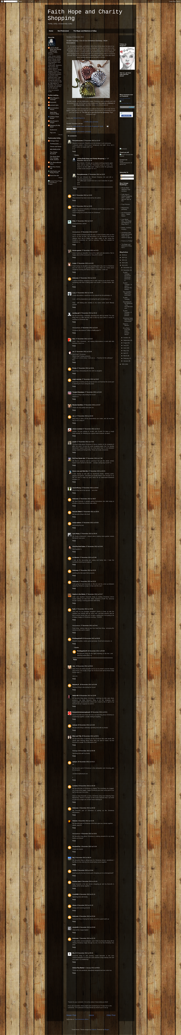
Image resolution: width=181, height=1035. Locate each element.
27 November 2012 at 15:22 (84, 339)
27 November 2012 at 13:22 (96, 174)
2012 (123, 265)
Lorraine (75, 786)
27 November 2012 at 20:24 (88, 533)
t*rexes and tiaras (55, 146)
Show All (60, 134)
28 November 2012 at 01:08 (88, 684)
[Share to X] (71, 129)
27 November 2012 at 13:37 (84, 221)
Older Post (111, 1015)
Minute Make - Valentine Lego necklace (125, 189)
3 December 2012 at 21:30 (86, 821)
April (124, 353)
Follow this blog (126, 115)
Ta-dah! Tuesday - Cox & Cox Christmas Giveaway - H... (127, 276)
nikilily (74, 870)
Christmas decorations (78, 131)
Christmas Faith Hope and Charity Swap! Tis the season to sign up (126, 235)
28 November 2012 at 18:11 (99, 712)
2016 (123, 257)
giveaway (88, 131)
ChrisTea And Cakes (78, 546)
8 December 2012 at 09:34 (85, 953)
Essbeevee (53, 129)
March (125, 355)
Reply (74, 151)
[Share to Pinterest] (74, 129)
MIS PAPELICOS (55, 149)
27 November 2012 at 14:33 (85, 263)
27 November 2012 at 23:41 (89, 625)
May (124, 350)
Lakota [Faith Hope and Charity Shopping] (90, 158)
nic (73, 351)
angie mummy (76, 379)
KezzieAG (53, 102)
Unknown (75, 278)
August (125, 343)
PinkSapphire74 (77, 638)
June (125, 348)
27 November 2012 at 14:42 (87, 278)
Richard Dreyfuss (78, 118)
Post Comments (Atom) (82, 1019)
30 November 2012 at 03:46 (86, 750)
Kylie (74, 609)
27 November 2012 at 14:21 (90, 250)
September (126, 340)
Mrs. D (74, 953)
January (126, 361)
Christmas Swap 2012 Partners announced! (128, 319)
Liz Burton (75, 557)
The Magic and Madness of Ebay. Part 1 (126, 246)
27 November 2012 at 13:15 (91, 140)
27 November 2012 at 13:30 (83, 206)
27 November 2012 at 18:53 (90, 487)
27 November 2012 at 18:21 (97, 471)
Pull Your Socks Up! (78, 458)
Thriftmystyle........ (56, 143)
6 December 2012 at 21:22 (85, 905)
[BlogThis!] (69, 129)
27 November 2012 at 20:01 (90, 511)
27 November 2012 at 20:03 (90, 522)
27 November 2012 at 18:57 (87, 498)
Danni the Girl (54, 175)
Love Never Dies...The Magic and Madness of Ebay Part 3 (126, 222)
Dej (73, 857)
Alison (74, 905)
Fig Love (53, 132)
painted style (54, 105)
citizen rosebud (77, 429)
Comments (125, 178)
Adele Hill (75, 695)
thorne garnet (76, 250)
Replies (76, 155)
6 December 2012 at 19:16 (89, 881)
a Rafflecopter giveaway (91, 121)
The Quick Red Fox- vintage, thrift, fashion (55, 158)
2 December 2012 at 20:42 (87, 808)
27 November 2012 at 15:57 (92, 405)
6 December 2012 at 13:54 (85, 870)
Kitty (73, 221)
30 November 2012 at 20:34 (86, 786)
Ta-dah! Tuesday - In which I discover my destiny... (127, 286)
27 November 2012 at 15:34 (85, 368)
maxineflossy (76, 487)
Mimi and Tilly (76, 736)
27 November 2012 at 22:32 (87, 581)
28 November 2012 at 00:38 (96, 651)
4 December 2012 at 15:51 (89, 833)
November (126, 270)
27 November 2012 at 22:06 (88, 557)
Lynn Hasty (76, 533)
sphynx (74, 761)
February (126, 358)
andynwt (93, 1029)
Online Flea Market (78, 968)
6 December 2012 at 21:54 (87, 916)
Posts (124, 175)
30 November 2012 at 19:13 (86, 761)
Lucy (74, 292)
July (124, 345)
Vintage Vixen (54, 141)
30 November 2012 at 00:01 (90, 736)
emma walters (76, 522)
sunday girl (76, 313)
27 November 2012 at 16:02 (84, 416)
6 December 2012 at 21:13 (87, 894)
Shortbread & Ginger (54, 121)
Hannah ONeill (77, 511)
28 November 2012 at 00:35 (91, 638)
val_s (74, 416)
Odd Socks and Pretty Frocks (55, 171)
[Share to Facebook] (73, 129)
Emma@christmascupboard (81, 712)
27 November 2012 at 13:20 (83, 195)
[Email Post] (107, 126)
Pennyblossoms (77, 140)
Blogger (107, 1029)
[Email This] (67, 129)
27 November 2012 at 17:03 (85, 441)
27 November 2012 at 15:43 (93, 392)
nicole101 (75, 927)
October (126, 337)
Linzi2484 (75, 894)
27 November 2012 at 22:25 (87, 570)
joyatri (74, 441)
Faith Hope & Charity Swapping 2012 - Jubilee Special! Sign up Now (126, 198)
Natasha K (75, 684)
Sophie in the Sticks (78, 594)
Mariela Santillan (77, 405)
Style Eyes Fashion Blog (54, 113)
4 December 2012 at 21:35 (89, 846)
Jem (73, 666)
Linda (74, 263)
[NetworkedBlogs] (126, 113)
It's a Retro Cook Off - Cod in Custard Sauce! (127, 331)
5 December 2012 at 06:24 (83, 857)
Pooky (74, 368)
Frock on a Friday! (126, 241)
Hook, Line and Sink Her (80, 471)
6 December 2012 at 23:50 (87, 927)
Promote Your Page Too (125, 103)
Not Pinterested (63, 31)
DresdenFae (76, 846)
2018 (123, 255)
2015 (123, 260)
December (126, 267)
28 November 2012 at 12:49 (87, 695)
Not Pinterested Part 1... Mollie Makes (126, 214)
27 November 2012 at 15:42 (90, 379)
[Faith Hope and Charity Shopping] (120, 101)
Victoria (74, 821)
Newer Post (71, 1015)
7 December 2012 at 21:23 (87, 938)
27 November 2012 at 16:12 (91, 429)
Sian (73, 339)
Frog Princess (125, 204)
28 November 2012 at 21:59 (86, 725)
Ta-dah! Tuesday (126, 298)
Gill (73, 195)
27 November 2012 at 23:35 (84, 609)
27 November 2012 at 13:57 (89, 232)
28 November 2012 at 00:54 (84, 666)
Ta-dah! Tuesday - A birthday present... (127, 313)
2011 (123, 364)
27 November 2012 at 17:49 (94, 458)
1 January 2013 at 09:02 (92, 968)
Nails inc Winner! (126, 324)
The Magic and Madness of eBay (85, 31)
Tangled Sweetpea (78, 392)
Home (51, 31)
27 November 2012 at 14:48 (84, 292)
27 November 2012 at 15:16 (89, 327)
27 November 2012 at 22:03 (94, 546)
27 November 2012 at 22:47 (94, 594)
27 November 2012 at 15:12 (88, 313)
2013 (123, 262)
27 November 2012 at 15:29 (83, 351)
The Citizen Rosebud (53, 152)
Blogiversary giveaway (125, 208)
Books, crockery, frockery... (126, 228)
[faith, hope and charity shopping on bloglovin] (127, 69)
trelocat (74, 725)
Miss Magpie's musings (54, 98)
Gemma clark (76, 881)
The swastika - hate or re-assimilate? (127, 293)
